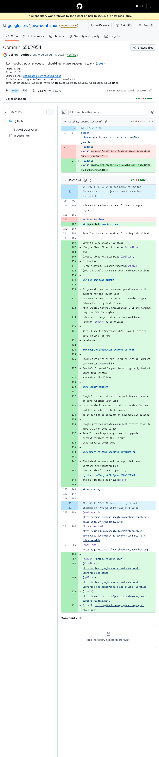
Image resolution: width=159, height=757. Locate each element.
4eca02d (121, 90)
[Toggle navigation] (7, 6)
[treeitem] (28, 124)
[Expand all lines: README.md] (90, 180)
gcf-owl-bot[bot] (20, 54)
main (15, 90)
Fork (125, 25)
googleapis (18, 25)
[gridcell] (108, 128)
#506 (100, 63)
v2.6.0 (42, 90)
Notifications (102, 25)
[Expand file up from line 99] (69, 192)
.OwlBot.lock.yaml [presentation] (27, 129)
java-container (44, 25)
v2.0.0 (57, 90)
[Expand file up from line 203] (69, 508)
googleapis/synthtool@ (42, 76)
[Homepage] (79, 6)
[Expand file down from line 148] (69, 503)
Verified (71, 54)
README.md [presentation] (22, 135)
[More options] (151, 121)
